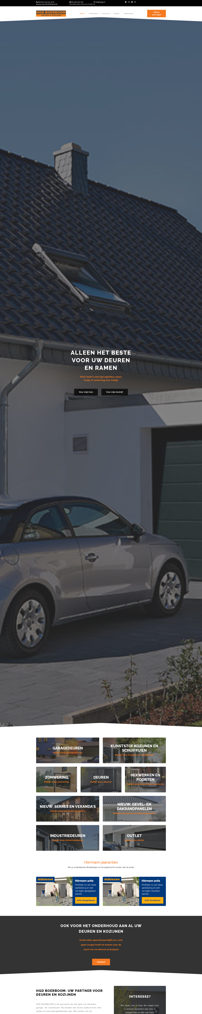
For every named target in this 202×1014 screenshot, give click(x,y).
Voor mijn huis (86, 392)
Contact (101, 962)
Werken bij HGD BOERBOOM (46, 4)
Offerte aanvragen (156, 13)
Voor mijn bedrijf (114, 392)
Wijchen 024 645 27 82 (46, 2)
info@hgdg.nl (100, 2)
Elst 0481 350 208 (77, 2)
